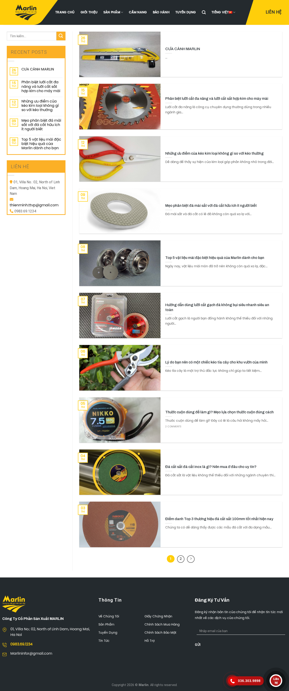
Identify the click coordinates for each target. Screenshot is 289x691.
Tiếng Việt (220, 12)
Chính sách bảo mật (160, 633)
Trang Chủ (65, 12)
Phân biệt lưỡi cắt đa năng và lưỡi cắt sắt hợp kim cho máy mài (40, 86)
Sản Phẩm (111, 12)
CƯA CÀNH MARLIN (37, 69)
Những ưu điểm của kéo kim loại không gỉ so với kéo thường (40, 106)
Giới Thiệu (89, 12)
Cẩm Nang (138, 12)
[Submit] (60, 36)
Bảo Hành (161, 12)
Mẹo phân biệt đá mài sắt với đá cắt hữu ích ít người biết (41, 125)
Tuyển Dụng (185, 12)
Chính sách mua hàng (161, 624)
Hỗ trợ (149, 641)
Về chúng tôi (108, 616)
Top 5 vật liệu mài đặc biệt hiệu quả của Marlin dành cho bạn (41, 144)
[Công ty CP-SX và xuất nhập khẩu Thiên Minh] (26, 12)
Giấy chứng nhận (158, 616)
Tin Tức (104, 641)
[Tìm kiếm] (204, 12)
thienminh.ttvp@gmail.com (34, 205)
